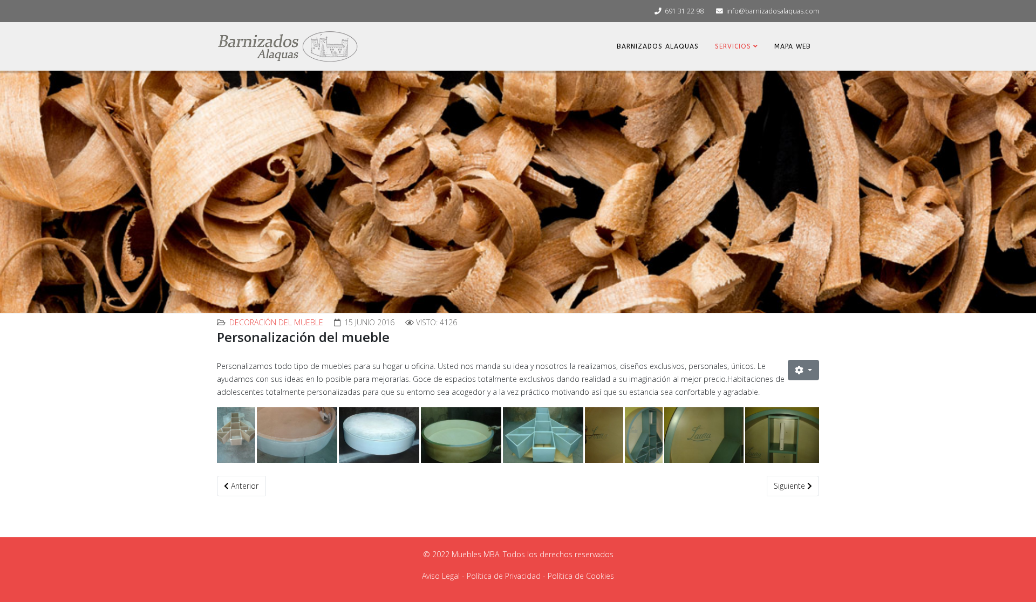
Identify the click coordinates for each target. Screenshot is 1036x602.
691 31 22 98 (684, 11)
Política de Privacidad (504, 576)
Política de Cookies (581, 576)
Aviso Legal (441, 576)
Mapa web (792, 46)
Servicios (733, 46)
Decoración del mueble (276, 322)
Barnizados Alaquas (658, 46)
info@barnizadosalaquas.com (772, 11)
